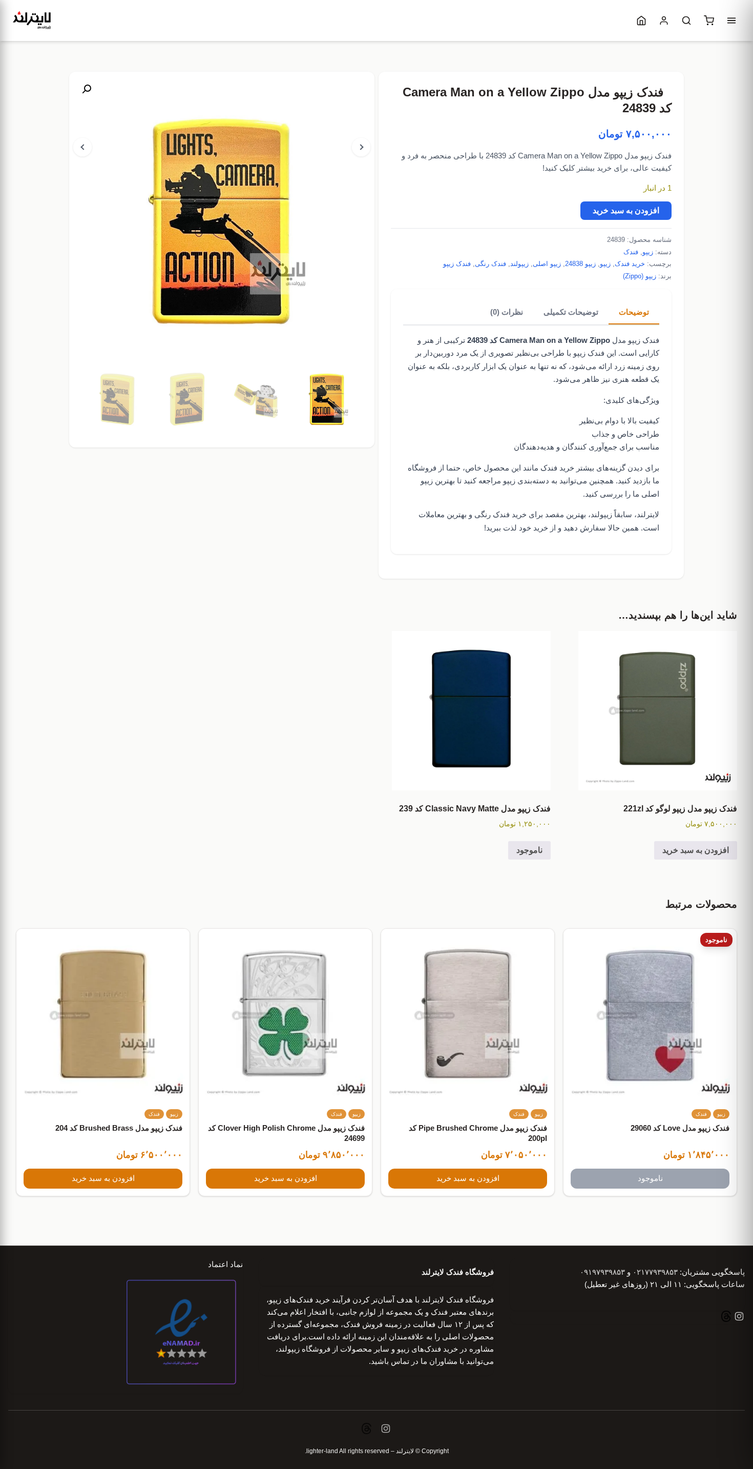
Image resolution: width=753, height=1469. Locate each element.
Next (361, 147)
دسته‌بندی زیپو (526, 480)
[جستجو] (686, 20)
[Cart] (709, 20)
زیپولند (519, 264)
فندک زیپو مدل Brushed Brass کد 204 (118, 1128)
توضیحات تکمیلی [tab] (570, 312)
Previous (82, 147)
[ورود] (664, 20)
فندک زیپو (457, 264)
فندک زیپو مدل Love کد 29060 (680, 1128)
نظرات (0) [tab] (506, 312)
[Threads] (726, 1317)
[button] (86, 89)
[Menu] (731, 20)
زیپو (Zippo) (639, 276)
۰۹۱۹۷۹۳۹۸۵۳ (602, 1272)
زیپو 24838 (580, 264)
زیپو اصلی (547, 264)
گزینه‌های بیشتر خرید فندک (582, 467)
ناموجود (529, 850)
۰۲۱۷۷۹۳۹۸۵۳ (655, 1272)
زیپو (647, 252)
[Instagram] (738, 1317)
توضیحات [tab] (634, 312)
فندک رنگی (490, 264)
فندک (630, 252)
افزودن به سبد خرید (626, 210)
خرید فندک (630, 264)
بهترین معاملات (443, 514)
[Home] (641, 20)
